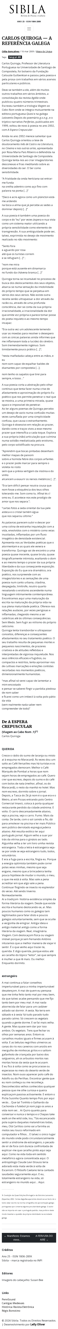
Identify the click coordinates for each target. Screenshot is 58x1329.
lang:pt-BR (15, 57)
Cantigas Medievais (13, 1303)
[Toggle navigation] (29, 29)
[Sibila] (27, 10)
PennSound (8, 1299)
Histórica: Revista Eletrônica (18, 1307)
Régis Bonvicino (11, 1310)
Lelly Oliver (37, 1324)
